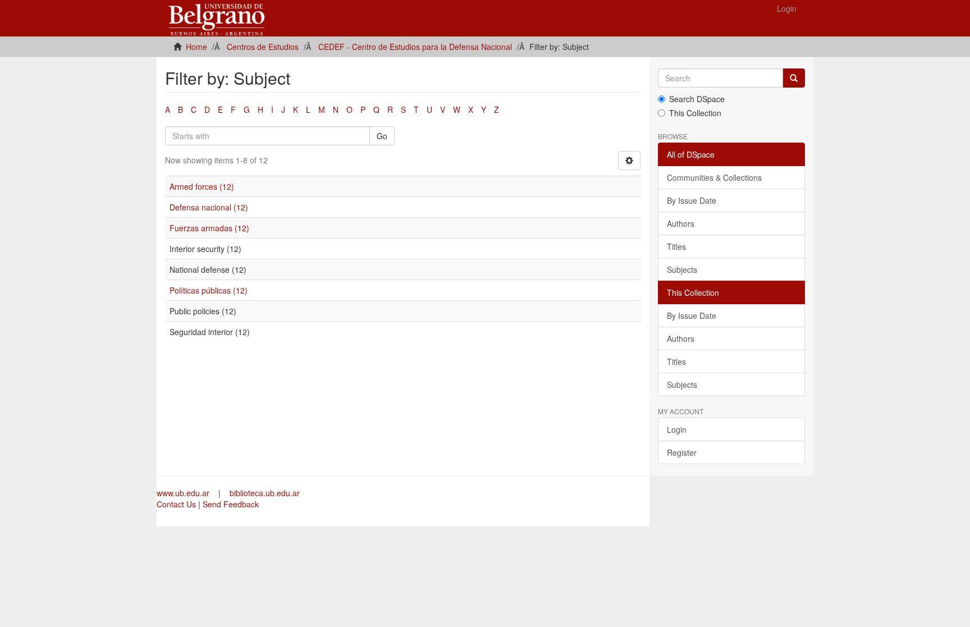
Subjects (682, 269)
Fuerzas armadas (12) (209, 228)
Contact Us (176, 504)
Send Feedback (231, 504)
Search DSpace (697, 98)
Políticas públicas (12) (209, 290)
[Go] (794, 78)
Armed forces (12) (202, 186)
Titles (676, 246)
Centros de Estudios (263, 46)
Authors (680, 223)
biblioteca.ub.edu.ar (265, 492)
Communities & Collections (714, 177)
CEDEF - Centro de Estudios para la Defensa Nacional (415, 46)
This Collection (695, 112)
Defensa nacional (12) (209, 207)
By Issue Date (691, 200)
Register (682, 452)
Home (196, 46)
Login (677, 429)
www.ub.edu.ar (184, 492)
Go (382, 135)
